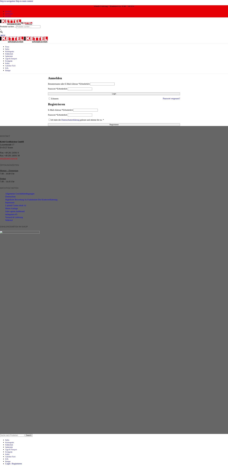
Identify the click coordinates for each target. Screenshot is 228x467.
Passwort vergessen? (171, 98)
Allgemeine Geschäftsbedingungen (19, 194)
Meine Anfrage (11, 208)
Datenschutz (10, 196)
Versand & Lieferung (14, 217)
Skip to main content (24, 1)
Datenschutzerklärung (70, 120)
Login (114, 94)
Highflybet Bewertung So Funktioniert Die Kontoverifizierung (31, 200)
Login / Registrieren (13, 464)
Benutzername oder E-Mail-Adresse (69, 84)
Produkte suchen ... (8, 26)
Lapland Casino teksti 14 (15, 205)
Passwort (57, 89)
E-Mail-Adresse (60, 110)
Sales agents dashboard (15, 211)
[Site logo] (11, 24)
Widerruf (9, 220)
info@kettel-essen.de (8, 159)
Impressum (9, 202)
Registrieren (114, 125)
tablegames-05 (11, 214)
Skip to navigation (8, 1)
